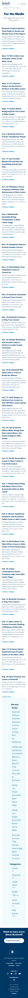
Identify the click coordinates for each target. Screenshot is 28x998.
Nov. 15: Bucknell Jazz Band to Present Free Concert (14, 295)
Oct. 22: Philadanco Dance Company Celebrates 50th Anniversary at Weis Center (14, 189)
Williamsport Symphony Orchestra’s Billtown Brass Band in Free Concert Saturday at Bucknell (18, 763)
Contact (14, 993)
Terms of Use (18, 963)
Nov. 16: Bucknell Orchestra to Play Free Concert (14, 318)
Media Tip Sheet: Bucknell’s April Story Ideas (16, 795)
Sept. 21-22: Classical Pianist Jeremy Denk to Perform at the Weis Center (13, 86)
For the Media (15, 8)
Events (15, 868)
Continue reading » (8, 48)
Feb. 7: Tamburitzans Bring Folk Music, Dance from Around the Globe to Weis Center (13, 487)
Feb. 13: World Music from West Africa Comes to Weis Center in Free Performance (14, 544)
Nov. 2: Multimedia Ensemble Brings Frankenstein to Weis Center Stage (11, 218)
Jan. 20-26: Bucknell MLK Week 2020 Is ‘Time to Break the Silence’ (12, 372)
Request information (13, 941)
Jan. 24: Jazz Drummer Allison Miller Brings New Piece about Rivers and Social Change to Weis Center (13, 433)
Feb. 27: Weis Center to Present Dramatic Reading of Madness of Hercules (13, 624)
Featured (16, 874)
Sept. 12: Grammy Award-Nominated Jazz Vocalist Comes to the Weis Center (13, 652)
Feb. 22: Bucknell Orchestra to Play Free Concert (13, 600)
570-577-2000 (14, 991)
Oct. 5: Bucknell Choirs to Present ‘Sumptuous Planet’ (14, 135)
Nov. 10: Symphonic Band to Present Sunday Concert (14, 245)
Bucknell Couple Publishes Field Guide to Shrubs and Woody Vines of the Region (13, 31)
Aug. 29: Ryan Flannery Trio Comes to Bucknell (13, 678)
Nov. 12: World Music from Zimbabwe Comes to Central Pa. (13, 270)
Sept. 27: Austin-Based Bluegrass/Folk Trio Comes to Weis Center (13, 111)
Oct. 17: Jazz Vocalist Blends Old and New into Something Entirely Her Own (12, 162)
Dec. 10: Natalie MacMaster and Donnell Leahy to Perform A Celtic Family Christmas (13, 343)
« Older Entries (6, 696)
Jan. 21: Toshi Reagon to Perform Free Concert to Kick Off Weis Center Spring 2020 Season (14, 401)
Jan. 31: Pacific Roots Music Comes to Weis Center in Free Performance (14, 461)
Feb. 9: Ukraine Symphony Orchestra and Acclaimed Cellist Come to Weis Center (14, 516)
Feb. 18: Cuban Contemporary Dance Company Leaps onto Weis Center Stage (13, 572)
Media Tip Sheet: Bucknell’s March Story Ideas (16, 820)
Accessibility (11, 965)
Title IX (18, 965)
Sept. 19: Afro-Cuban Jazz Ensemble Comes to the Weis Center (13, 58)
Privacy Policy (10, 963)
